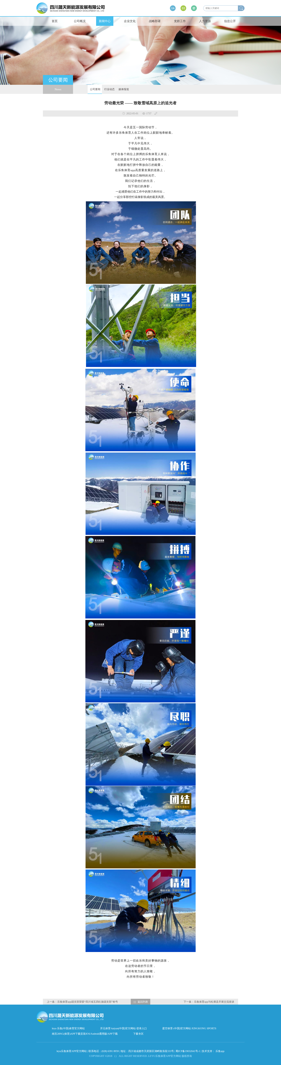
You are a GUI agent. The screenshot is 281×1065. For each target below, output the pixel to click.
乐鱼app (219, 1051)
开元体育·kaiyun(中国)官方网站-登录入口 (123, 1028)
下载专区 (138, 1033)
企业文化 (130, 21)
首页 (55, 21)
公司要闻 (94, 89)
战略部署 (155, 21)
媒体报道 (123, 89)
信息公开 (230, 21)
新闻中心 (105, 21)
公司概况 (80, 21)
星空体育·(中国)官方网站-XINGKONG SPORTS (189, 1028)
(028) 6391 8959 (110, 1051)
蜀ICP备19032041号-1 (188, 1051)
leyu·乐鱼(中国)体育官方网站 (68, 1028)
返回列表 (143, 1001)
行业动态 (109, 89)
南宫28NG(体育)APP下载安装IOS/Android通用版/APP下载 (85, 1033)
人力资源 (205, 21)
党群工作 (180, 21)
